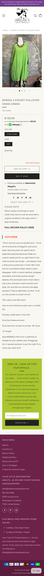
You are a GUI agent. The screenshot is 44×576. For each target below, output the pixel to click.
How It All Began (9, 465)
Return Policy (8, 453)
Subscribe (20, 423)
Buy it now (22, 176)
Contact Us (7, 449)
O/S (8, 144)
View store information (16, 193)
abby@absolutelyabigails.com (15, 488)
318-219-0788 (8, 493)
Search (5, 445)
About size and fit (10, 461)
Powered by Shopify (22, 570)
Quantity (8, 150)
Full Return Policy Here (19, 227)
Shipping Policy (9, 457)
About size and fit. (21, 202)
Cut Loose (6, 110)
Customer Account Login (13, 469)
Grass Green (12, 134)
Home (5, 30)
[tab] (19, 90)
